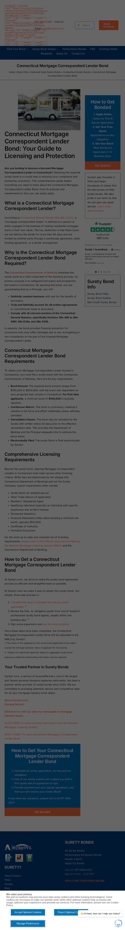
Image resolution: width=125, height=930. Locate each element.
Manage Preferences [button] (28, 923)
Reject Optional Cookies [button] (71, 912)
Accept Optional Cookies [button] (27, 912)
